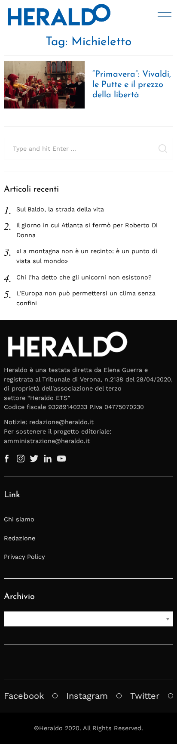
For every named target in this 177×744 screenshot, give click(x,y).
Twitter (144, 696)
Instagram (87, 696)
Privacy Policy (24, 556)
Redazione (19, 538)
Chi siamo (19, 519)
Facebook (24, 696)
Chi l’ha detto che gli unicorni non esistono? (84, 277)
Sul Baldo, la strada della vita (60, 209)
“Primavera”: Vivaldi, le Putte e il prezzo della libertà (131, 84)
